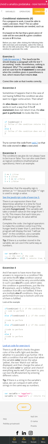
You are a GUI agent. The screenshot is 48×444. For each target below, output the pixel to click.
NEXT (24, 407)
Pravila (34, 426)
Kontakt (33, 442)
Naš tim (34, 416)
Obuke (24, 442)
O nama (34, 421)
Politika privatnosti (11, 423)
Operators (24, 11)
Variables (10, 11)
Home (14, 442)
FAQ (5, 419)
